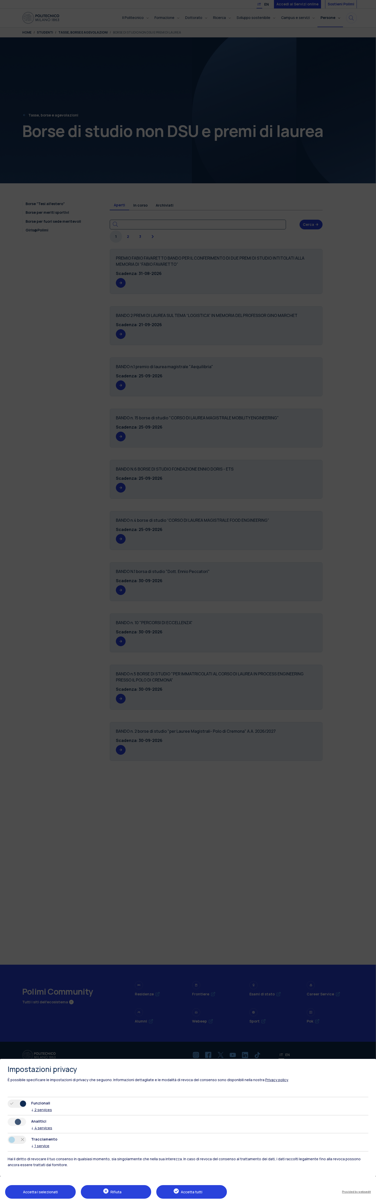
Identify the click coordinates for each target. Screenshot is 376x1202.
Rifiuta (115, 1191)
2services (41, 1109)
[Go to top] (369, 1196)
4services (41, 1127)
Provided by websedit (356, 1192)
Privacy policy (276, 1079)
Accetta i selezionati (40, 1191)
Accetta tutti (191, 1191)
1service (40, 1145)
